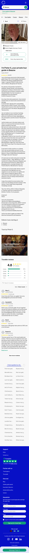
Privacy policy (14, 545)
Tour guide (5, 474)
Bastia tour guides (20, 428)
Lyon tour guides (9, 380)
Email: (4, 514)
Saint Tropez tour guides (9, 410)
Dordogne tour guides (20, 417)
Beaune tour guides (9, 402)
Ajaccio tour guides (20, 391)
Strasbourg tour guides (9, 406)
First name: (5, 504)
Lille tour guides (9, 417)
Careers (5, 492)
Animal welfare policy (8, 490)
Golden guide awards (8, 484)
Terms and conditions (14, 542)
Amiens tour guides (20, 432)
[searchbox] (15, 283)
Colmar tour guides (20, 402)
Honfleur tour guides (9, 440)
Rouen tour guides (20, 413)
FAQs (4, 452)
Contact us (5, 455)
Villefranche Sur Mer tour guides (20, 380)
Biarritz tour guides (9, 428)
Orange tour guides (9, 425)
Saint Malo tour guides (20, 395)
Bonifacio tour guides (9, 413)
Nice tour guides (20, 372)
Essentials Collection (8, 487)
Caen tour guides (20, 383)
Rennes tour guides (20, 436)
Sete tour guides (20, 421)
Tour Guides (8, 17)
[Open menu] (26, 2)
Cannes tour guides (9, 383)
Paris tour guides (9, 368)
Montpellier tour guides (20, 425)
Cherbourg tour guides (9, 391)
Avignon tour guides (20, 387)
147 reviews (16, 266)
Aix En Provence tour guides (9, 387)
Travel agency (6, 471)
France (15, 17)
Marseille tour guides (9, 372)
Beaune (21, 17)
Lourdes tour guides (9, 421)
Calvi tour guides (20, 410)
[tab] (14, 364)
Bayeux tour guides (20, 368)
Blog (4, 481)
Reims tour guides (20, 406)
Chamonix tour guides (9, 432)
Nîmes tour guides (20, 440)
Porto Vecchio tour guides (9, 436)
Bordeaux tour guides (9, 376)
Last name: (5, 509)
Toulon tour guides (9, 398)
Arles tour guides (20, 398)
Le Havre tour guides (20, 376)
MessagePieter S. (14, 550)
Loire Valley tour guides (9, 395)
